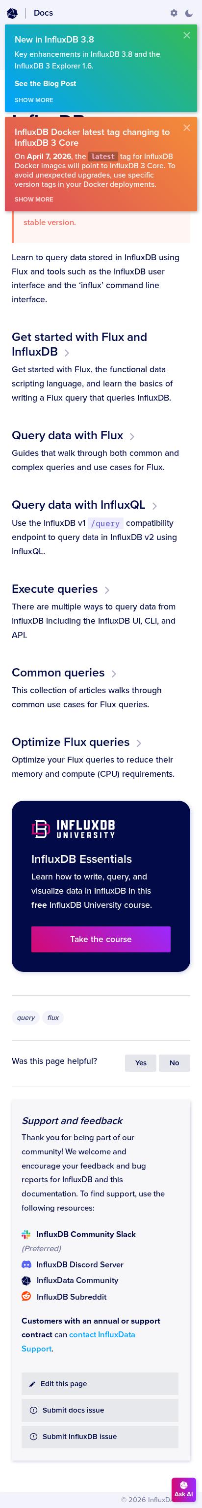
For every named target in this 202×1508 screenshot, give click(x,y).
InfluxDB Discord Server (80, 1265)
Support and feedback (72, 1121)
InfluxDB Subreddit (71, 1297)
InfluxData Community (77, 1280)
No (174, 1063)
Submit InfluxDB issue (80, 1436)
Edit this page (64, 1384)
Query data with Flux (67, 435)
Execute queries (55, 589)
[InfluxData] (12, 13)
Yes (141, 1063)
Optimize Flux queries (71, 742)
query (25, 1017)
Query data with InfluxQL (79, 504)
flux (52, 1017)
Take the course (101, 939)
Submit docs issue (73, 1410)
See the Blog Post (45, 84)
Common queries (58, 672)
